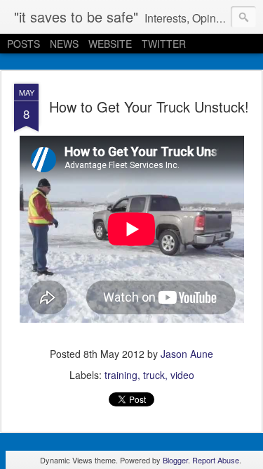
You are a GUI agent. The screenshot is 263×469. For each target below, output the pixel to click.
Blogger (175, 459)
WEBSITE (110, 44)
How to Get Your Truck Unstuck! (149, 106)
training (120, 375)
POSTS (23, 44)
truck (154, 375)
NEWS (64, 44)
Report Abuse (215, 459)
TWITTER (164, 44)
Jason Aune (187, 354)
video (182, 375)
